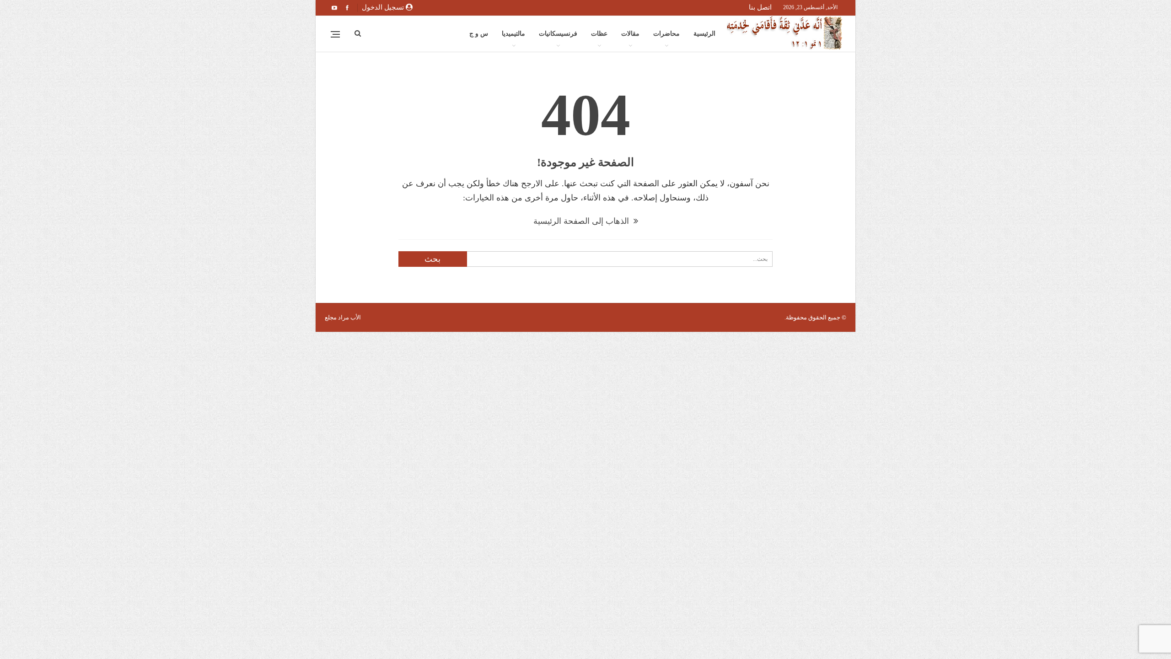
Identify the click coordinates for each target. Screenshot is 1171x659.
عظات (599, 33)
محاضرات (666, 33)
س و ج (478, 33)
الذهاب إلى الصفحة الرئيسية (582, 221)
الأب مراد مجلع (343, 317)
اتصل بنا (760, 7)
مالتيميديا (513, 33)
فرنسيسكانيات (558, 33)
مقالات (630, 33)
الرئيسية (704, 33)
